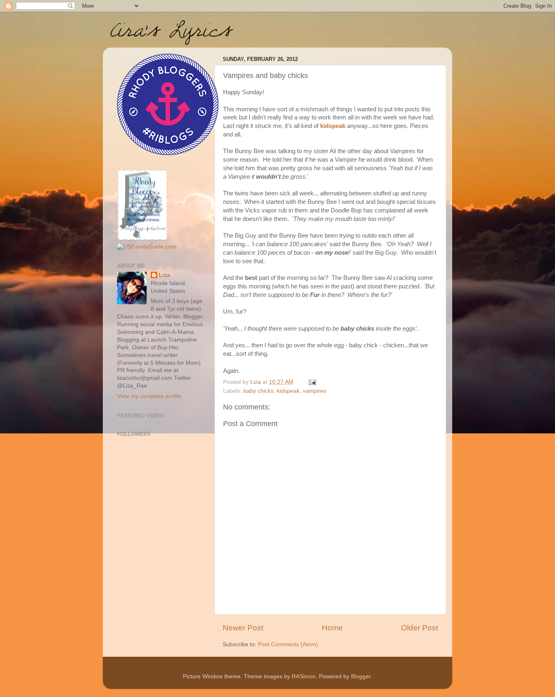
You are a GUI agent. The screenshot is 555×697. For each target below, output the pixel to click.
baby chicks (258, 391)
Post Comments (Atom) (288, 644)
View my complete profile (149, 396)
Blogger (361, 676)
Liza (164, 275)
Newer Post (243, 627)
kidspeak (332, 126)
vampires (314, 391)
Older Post (419, 627)
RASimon (304, 676)
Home (332, 627)
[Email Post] (312, 382)
